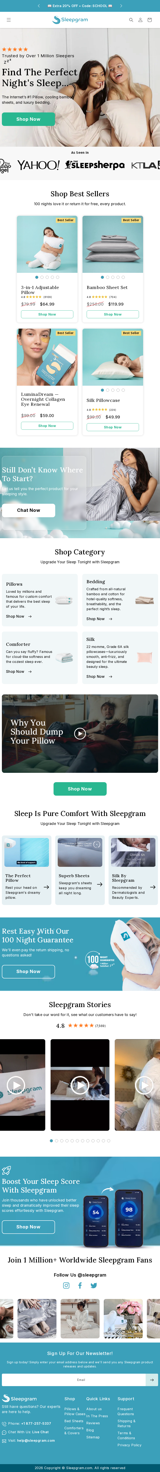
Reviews (93, 1423)
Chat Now (28, 510)
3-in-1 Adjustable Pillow (40, 289)
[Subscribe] (152, 1380)
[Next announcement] (121, 5)
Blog (90, 1430)
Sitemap (93, 1437)
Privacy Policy (129, 1445)
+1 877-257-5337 (36, 1423)
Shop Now (28, 119)
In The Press (97, 1416)
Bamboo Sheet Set (107, 287)
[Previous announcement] (38, 5)
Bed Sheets (73, 1421)
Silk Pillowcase (103, 400)
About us (94, 1409)
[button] (8, 19)
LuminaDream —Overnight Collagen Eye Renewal (43, 399)
